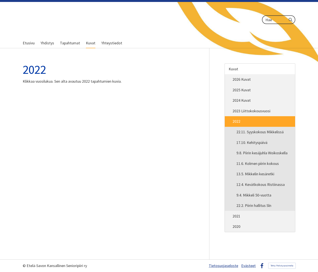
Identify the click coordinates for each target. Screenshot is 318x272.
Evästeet (248, 266)
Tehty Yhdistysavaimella (282, 265)
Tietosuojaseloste (223, 266)
